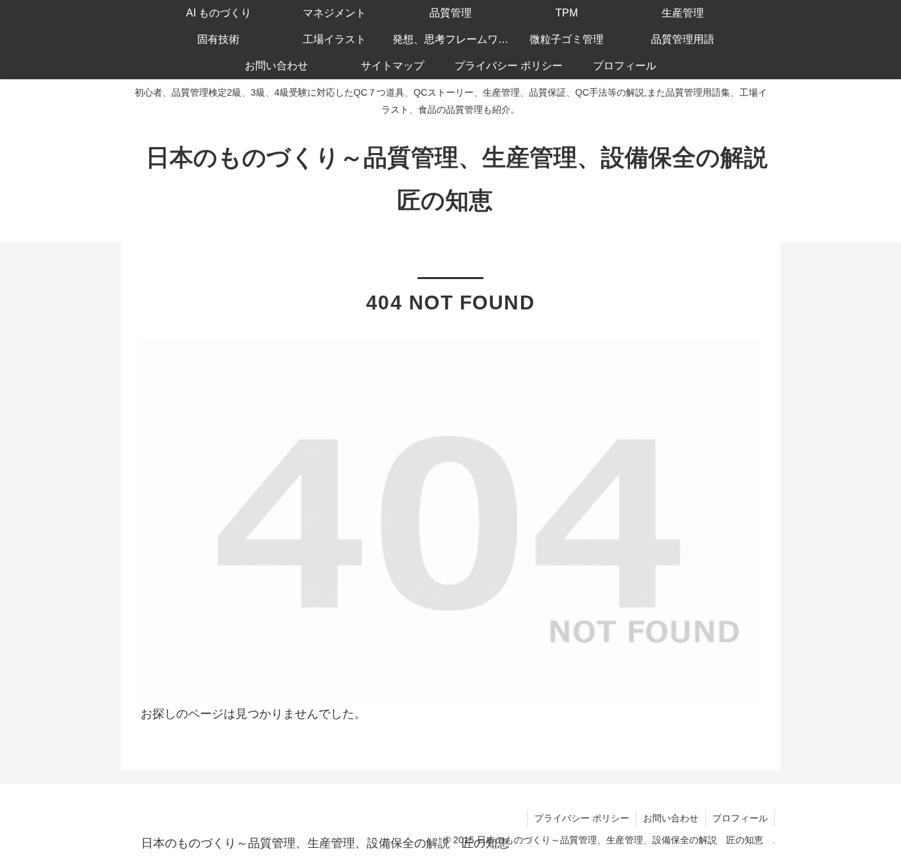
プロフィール (740, 818)
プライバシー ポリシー (581, 818)
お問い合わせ (671, 818)
